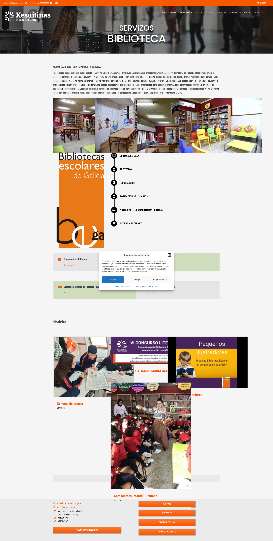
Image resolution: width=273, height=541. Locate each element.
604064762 (63, 521)
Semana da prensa (70, 404)
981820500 (63, 518)
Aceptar (113, 279)
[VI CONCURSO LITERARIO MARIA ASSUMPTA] (151, 350)
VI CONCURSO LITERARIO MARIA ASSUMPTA (146, 371)
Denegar (136, 279)
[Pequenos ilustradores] (208, 362)
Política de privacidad (139, 286)
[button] (169, 255)
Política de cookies (122, 286)
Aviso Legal (153, 286)
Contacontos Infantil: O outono (135, 496)
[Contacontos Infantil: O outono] (151, 436)
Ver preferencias (160, 279)
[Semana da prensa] (94, 367)
